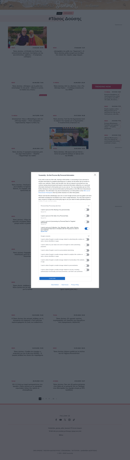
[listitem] (65, 206)
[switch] (87, 209)
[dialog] (65, 230)
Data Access (65, 284)
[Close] (95, 175)
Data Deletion (55, 284)
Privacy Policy (75, 284)
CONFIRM (52, 278)
